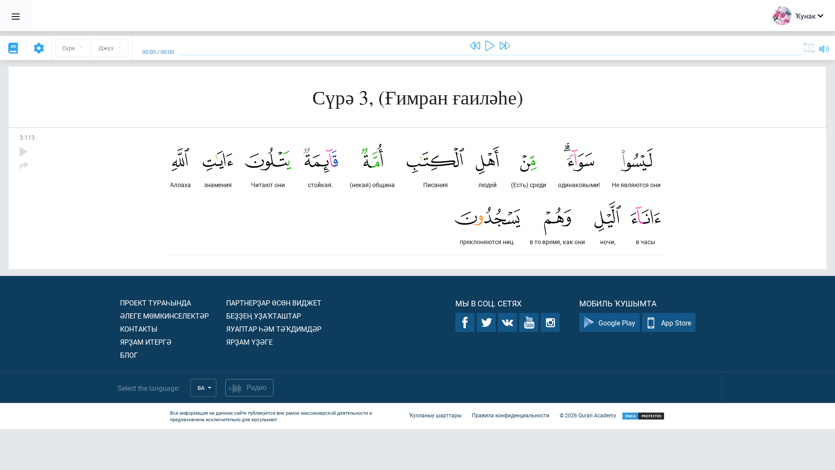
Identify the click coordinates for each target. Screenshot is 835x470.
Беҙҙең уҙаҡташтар (263, 315)
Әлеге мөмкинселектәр (164, 315)
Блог (129, 354)
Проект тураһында (155, 302)
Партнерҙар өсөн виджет (273, 302)
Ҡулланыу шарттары (435, 415)
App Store (676, 322)
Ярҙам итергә (145, 341)
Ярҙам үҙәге (249, 341)
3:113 (27, 137)
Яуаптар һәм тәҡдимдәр (273, 328)
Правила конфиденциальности (510, 415)
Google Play (616, 322)
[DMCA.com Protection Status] (643, 416)
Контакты (138, 328)
